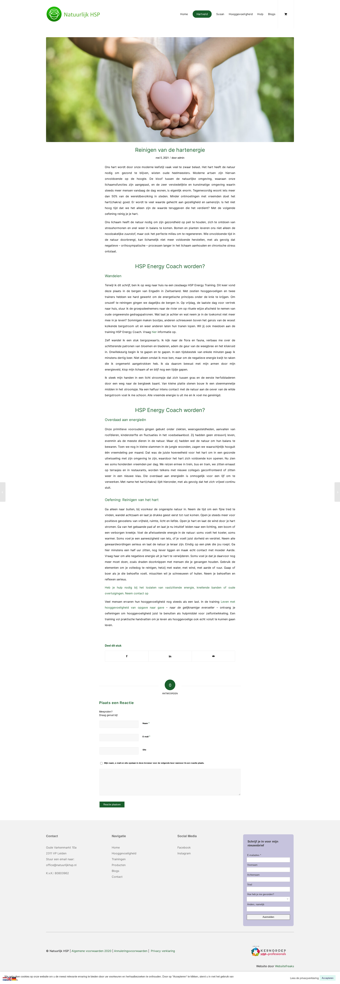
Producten (119, 865)
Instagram (184, 853)
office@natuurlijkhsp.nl (61, 865)
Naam (146, 723)
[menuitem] (184, 14)
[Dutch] (5, 978)
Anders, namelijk (255, 904)
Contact (117, 876)
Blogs (115, 871)
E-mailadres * (254, 855)
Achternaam (253, 874)
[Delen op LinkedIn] (170, 656)
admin (180, 157)
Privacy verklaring (163, 951)
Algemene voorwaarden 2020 (91, 951)
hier (154, 332)
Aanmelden (268, 917)
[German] (14, 978)
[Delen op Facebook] (126, 656)
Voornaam (252, 865)
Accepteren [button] (327, 978)
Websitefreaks (284, 966)
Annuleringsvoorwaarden (130, 951)
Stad (249, 884)
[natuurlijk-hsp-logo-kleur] (73, 14)
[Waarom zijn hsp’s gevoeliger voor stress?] (2, 492)
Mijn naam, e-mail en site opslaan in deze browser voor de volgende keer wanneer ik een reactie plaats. (154, 763)
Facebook (184, 847)
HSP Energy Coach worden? (170, 266)
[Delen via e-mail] (213, 656)
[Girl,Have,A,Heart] (170, 89)
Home (116, 847)
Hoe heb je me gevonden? (260, 894)
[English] (9, 978)
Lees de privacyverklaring (304, 978)
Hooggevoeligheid (124, 853)
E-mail (146, 736)
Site (144, 749)
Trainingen (119, 859)
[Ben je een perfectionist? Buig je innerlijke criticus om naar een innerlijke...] (337, 492)
